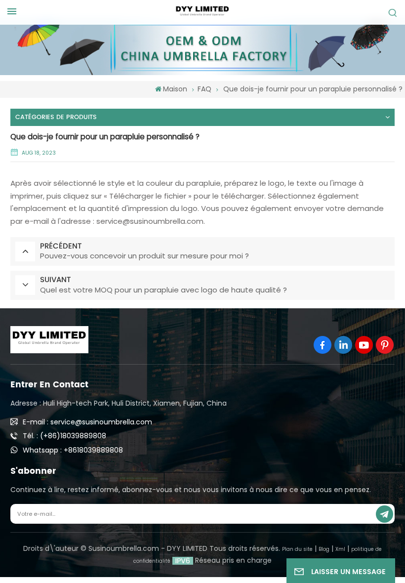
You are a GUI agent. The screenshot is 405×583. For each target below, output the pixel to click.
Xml (340, 549)
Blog (324, 549)
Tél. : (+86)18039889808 (64, 436)
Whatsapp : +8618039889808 (73, 450)
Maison (175, 89)
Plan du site (297, 549)
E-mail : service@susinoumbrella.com (87, 422)
